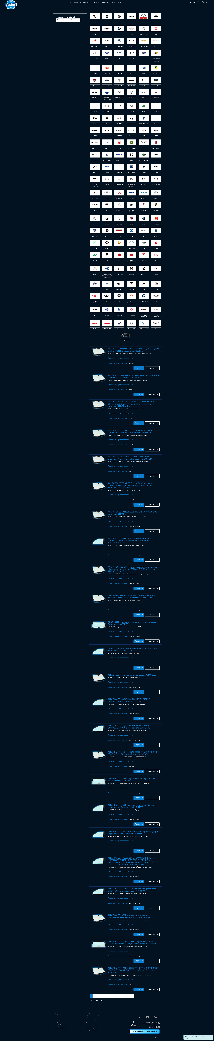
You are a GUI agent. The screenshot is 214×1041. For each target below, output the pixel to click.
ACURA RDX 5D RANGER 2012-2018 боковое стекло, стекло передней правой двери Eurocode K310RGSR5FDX (131, 540)
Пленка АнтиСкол (60, 1028)
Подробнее (139, 368)
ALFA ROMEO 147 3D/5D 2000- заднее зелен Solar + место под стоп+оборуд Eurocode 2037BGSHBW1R (132, 943)
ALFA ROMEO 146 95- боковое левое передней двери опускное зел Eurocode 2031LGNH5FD (133, 833)
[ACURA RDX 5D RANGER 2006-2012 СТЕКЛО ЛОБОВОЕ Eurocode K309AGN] (98, 515)
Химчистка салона (93, 1026)
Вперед (122, 996)
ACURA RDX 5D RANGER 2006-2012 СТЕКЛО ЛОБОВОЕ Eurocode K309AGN (132, 513)
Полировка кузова (93, 1020)
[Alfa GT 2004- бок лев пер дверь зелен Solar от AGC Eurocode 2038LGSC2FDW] (98, 652)
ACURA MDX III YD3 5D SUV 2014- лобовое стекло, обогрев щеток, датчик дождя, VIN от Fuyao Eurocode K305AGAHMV (131, 404)
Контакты (116, 2)
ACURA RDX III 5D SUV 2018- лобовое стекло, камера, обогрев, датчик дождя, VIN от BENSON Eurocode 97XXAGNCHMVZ (132, 569)
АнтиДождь (58, 1024)
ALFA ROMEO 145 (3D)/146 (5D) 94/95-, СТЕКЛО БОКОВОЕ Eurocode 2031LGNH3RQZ (129, 700)
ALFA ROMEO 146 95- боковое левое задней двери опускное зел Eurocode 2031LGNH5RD (131, 806)
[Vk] (206, 2)
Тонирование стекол (60, 1022)
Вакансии (106, 2)
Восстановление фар (93, 1018)
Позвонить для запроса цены (120, 358)
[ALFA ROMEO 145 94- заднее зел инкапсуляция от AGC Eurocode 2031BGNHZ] (98, 782)
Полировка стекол (60, 1020)
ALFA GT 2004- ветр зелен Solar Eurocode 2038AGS (132, 675)
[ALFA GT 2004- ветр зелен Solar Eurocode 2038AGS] (98, 678)
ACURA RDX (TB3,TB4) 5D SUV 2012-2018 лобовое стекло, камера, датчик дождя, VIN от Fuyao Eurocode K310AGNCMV (130, 485)
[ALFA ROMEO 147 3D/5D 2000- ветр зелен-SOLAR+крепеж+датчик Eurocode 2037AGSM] (98, 918)
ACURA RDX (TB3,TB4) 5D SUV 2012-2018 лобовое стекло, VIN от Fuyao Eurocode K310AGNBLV (130, 431)
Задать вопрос (152, 368)
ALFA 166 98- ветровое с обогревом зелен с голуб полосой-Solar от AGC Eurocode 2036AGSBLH (131, 597)
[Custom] (203, 2)
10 (117, 996)
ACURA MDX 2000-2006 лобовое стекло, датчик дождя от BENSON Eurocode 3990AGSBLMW (133, 350)
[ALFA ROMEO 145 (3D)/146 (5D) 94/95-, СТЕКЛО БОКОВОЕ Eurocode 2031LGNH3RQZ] (98, 702)
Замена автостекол (60, 1016)
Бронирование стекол (61, 1026)
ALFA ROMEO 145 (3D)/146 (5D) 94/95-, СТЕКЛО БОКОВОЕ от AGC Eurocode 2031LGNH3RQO (129, 727)
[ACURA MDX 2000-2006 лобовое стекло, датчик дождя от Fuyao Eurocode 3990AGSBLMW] (98, 378)
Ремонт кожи (93, 1024)
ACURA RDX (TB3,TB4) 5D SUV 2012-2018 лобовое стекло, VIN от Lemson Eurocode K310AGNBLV (130, 458)
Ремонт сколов (59, 1018)
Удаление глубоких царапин (93, 1022)
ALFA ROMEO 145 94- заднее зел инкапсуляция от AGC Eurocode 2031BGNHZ (131, 780)
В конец (130, 996)
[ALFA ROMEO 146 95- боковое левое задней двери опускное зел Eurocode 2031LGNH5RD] (98, 808)
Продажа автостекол (61, 1014)
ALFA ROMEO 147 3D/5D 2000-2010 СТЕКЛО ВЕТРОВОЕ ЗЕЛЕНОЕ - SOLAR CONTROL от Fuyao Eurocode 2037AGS (133, 970)
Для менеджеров (154, 1037)
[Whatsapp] (199, 2)
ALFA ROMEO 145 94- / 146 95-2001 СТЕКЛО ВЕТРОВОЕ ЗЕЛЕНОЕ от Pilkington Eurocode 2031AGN (133, 753)
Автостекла (73, 2)
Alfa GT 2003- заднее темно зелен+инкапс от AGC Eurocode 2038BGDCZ (132, 623)
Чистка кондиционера (93, 1028)
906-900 (193, 3)
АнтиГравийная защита (93, 1014)
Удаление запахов (93, 1030)
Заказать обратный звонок (144, 1031)
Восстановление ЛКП (93, 1016)
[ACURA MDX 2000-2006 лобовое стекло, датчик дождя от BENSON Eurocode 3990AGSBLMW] (98, 352)
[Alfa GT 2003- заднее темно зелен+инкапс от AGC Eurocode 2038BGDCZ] (98, 625)
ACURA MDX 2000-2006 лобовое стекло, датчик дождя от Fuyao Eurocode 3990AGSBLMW (133, 376)
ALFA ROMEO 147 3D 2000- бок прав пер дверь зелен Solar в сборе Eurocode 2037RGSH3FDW (132, 890)
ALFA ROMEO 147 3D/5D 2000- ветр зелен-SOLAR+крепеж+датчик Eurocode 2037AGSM (129, 916)
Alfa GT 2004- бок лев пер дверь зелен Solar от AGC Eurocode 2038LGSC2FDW (133, 650)
